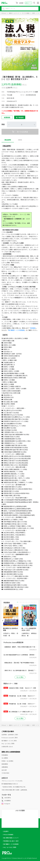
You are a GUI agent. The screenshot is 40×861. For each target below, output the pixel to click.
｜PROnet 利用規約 (7, 834)
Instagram (7, 803)
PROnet (4, 13)
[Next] (37, 620)
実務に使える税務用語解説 (11, 752)
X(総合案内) (7, 798)
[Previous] (3, 620)
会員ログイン (28, 3)
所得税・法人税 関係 (7, 761)
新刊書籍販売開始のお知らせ (10, 784)
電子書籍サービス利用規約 (16, 330)
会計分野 (4, 770)
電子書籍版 (20, 117)
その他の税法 (5, 773)
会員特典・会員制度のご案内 (10, 735)
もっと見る (20, 677)
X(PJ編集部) (7, 800)
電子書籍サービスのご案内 (9, 741)
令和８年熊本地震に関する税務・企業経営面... (15, 790)
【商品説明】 (8, 140)
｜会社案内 (5, 831)
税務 (33, 13)
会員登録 (21, 3)
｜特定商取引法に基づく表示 (10, 841)
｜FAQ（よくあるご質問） (9, 847)
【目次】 (20, 140)
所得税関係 (5, 755)
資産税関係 (5, 764)
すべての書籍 (25, 13)
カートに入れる (22, 132)
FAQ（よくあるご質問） (8, 743)
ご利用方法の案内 (8, 731)
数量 (3, 124)
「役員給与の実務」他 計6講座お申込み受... (14, 787)
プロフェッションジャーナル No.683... (12, 781)
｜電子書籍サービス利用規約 (10, 844)
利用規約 (33, 328)
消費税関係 (5, 767)
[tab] (8, 139)
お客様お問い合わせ (7, 746)
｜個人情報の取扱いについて (10, 838)
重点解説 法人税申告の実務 (10, 629)
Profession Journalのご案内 (10, 738)
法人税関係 (5, 758)
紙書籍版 (7, 117)
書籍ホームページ (14, 13)
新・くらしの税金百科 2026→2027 (29, 629)
